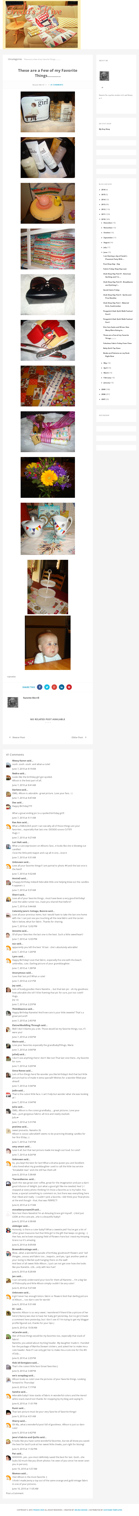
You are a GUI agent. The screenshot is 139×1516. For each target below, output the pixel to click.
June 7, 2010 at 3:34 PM (24, 1085)
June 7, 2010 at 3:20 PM (24, 1066)
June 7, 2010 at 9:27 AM (24, 837)
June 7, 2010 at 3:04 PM (24, 1049)
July (105, 247)
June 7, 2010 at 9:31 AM (24, 857)
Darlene (16, 789)
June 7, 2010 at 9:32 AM (24, 873)
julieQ (15, 1054)
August (106, 242)
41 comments (56, 85)
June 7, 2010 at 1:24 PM (24, 951)
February (107, 378)
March (106, 373)
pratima (16, 1126)
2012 (103, 209)
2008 (103, 394)
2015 (103, 194)
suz (14, 943)
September (108, 237)
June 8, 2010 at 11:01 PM (24, 1403)
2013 (103, 204)
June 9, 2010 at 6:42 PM (24, 1432)
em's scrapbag (20, 1375)
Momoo (16, 1473)
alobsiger (17, 1225)
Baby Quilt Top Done (111, 348)
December (108, 223)
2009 (103, 389)
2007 (103, 399)
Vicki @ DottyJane (22, 1362)
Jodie (15, 1090)
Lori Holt (17, 842)
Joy (13, 985)
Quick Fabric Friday (111, 290)
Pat (14, 1453)
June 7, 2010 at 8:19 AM (24, 768)
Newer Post (18, 737)
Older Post (77, 737)
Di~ (14, 1308)
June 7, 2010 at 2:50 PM (24, 1036)
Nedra (15, 773)
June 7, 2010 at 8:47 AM (24, 797)
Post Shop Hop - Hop (111, 264)
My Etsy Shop (104, 129)
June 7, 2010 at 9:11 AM (24, 817)
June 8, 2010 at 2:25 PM (24, 1358)
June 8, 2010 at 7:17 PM (24, 1387)
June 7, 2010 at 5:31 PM (24, 1122)
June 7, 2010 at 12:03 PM (24, 939)
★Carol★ (17, 1332)
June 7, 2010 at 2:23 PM (24, 1004)
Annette (16, 930)
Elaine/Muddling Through (26, 1025)
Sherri (15, 894)
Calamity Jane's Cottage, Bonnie (30, 911)
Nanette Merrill (31, 697)
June (105, 252)
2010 (103, 219)
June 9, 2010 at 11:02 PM (24, 1448)
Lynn (15, 956)
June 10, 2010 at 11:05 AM (25, 1488)
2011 (103, 214)
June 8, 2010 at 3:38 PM (24, 1370)
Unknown (17, 862)
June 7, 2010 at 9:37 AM (24, 890)
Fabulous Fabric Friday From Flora (117, 343)
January (107, 383)
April (106, 368)
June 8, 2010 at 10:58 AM (24, 1327)
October (107, 232)
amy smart (18, 1146)
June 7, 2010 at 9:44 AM (24, 906)
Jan (14, 1276)
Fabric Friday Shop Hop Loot (115, 269)
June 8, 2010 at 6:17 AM (24, 1205)
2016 (103, 189)
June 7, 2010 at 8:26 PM (24, 1154)
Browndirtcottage (22, 1249)
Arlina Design (81, 1510)
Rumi (15, 1408)
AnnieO (16, 878)
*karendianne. (20, 1179)
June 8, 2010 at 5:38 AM (24, 1174)
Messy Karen (19, 760)
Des (14, 802)
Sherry (15, 1420)
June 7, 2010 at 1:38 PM (24, 968)
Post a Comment (14, 1493)
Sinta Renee (18, 1070)
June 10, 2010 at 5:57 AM (24, 1468)
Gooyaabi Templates (112, 1510)
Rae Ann (16, 822)
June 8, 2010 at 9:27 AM (24, 1287)
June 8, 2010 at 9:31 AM (24, 1304)
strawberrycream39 (23, 1209)
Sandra (16, 1391)
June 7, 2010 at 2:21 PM (24, 980)
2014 (103, 199)
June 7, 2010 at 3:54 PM (24, 1102)
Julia (14, 1106)
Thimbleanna (19, 1008)
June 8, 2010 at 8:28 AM (24, 1271)
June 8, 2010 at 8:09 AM (24, 1244)
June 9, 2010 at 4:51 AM (24, 1416)
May (105, 363)
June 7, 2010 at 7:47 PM (24, 1141)
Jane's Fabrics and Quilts (25, 1437)
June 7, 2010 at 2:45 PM (24, 1020)
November (108, 228)
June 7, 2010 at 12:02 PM (24, 926)
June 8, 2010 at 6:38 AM (24, 1221)
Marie (15, 1041)
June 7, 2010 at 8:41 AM (24, 785)
